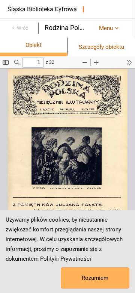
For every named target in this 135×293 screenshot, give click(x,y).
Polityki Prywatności (65, 258)
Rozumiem (95, 278)
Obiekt (34, 45)
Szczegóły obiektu (101, 47)
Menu (106, 28)
